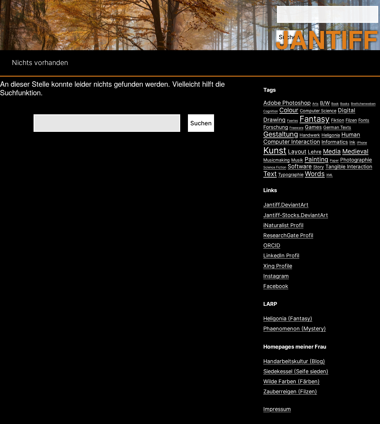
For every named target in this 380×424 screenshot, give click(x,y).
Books (344, 104)
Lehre (315, 152)
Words (315, 174)
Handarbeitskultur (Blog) (294, 361)
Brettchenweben (363, 104)
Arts (315, 104)
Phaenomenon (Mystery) (294, 328)
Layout (297, 151)
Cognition (270, 111)
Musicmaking (276, 159)
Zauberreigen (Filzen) (290, 391)
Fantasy (315, 119)
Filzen (351, 120)
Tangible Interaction (348, 167)
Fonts (363, 120)
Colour (288, 110)
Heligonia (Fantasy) (287, 318)
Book (335, 104)
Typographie (290, 174)
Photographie (356, 160)
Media (332, 151)
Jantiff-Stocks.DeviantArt (295, 215)
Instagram (276, 276)
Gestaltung (280, 134)
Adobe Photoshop (287, 102)
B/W (325, 103)
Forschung (275, 127)
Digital (346, 110)
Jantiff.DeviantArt (285, 205)
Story (318, 166)
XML (329, 175)
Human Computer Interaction (311, 138)
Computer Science (318, 110)
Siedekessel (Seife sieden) (295, 371)
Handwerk (310, 134)
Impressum (277, 409)
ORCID (271, 245)
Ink (352, 142)
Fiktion (337, 120)
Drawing (274, 119)
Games (313, 127)
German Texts (337, 127)
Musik (297, 159)
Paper (334, 160)
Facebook (275, 286)
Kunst (274, 150)
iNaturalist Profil (283, 225)
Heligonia (331, 134)
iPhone (362, 143)
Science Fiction (274, 167)
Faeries (292, 121)
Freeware (296, 128)
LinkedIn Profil (281, 255)
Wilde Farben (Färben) (291, 381)
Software (300, 166)
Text (270, 174)
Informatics (335, 142)
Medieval (355, 151)
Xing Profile (277, 266)
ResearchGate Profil (288, 235)
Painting (316, 159)
